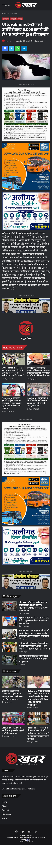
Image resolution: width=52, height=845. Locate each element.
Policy (4, 818)
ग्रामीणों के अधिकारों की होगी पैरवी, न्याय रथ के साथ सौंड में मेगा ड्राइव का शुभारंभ (33, 659)
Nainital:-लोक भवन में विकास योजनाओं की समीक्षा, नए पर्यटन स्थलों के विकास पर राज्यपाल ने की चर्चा (38, 733)
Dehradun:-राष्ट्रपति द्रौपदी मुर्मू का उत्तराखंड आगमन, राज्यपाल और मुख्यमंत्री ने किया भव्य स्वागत (11, 403)
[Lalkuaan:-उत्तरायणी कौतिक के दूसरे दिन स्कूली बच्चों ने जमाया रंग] (13, 718)
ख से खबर (29, 836)
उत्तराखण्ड (14, 13)
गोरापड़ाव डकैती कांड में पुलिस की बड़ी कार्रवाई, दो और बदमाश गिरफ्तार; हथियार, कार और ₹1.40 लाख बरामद (33, 606)
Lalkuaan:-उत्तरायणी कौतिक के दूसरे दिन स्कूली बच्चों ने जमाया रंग (13, 731)
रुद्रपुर (20, 19)
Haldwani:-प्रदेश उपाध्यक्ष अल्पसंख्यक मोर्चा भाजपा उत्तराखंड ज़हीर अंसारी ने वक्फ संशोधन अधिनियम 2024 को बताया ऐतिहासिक (38, 698)
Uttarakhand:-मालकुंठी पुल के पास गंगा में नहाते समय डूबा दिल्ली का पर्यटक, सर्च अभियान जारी (13, 371)
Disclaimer (6, 814)
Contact (5, 810)
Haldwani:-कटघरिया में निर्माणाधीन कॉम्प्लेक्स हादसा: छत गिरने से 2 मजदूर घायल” (37, 402)
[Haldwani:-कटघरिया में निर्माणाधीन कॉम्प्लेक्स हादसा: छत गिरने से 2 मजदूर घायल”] (38, 389)
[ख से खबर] (26, 5)
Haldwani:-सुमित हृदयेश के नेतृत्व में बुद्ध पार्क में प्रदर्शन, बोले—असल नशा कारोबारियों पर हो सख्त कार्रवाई (34, 646)
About (4, 806)
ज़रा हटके (13, 19)
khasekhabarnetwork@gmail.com (21, 789)
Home (6, 13)
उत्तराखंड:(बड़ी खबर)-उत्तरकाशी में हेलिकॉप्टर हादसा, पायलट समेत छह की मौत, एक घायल (12, 695)
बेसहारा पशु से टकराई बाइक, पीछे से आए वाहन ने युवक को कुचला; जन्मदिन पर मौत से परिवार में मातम (38, 372)
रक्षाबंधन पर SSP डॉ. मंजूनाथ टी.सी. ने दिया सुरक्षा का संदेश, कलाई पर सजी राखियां (34, 620)
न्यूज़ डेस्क (8, 41)
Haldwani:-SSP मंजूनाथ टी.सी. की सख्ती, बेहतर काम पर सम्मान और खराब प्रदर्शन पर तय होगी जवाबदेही (34, 633)
